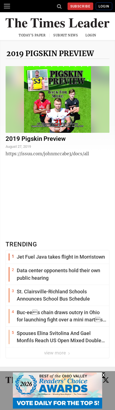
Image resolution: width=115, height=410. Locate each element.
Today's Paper (32, 35)
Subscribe (80, 6)
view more (55, 353)
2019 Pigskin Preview (50, 53)
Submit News (65, 35)
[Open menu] (7, 6)
